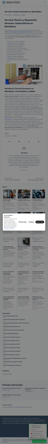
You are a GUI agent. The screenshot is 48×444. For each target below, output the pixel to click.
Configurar (31, 222)
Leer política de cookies (9, 228)
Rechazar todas (22, 222)
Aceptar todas (39, 222)
